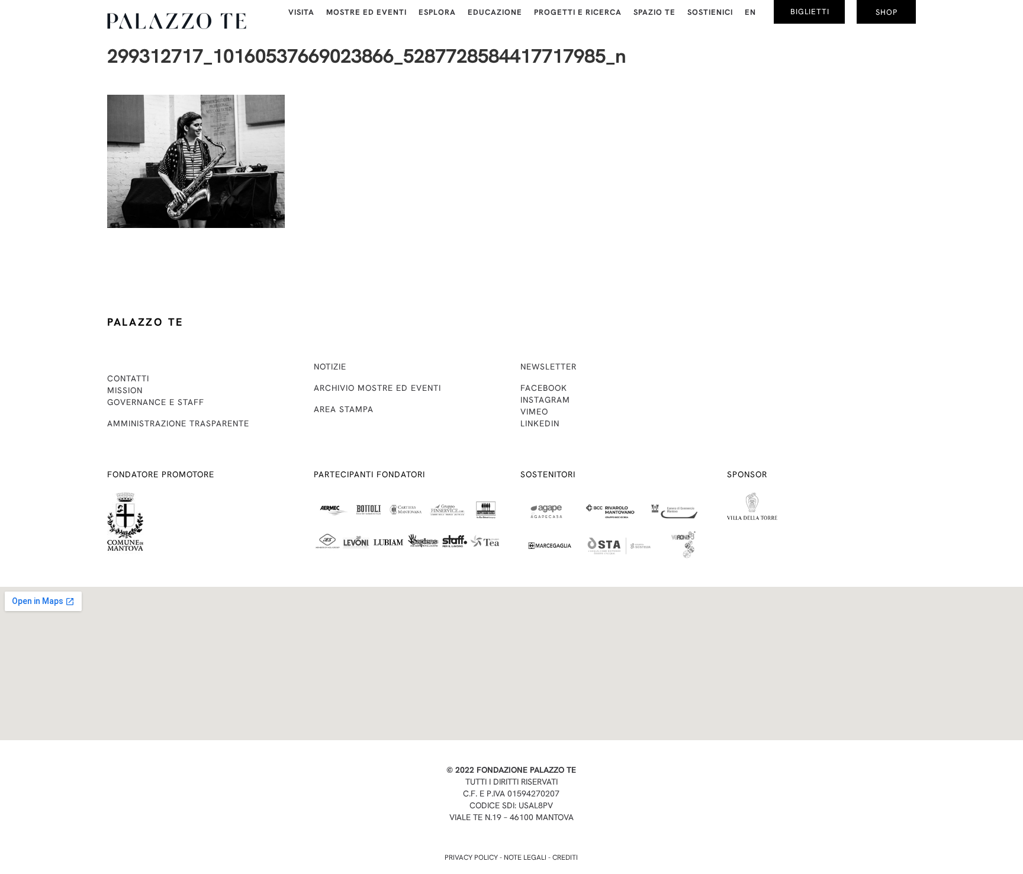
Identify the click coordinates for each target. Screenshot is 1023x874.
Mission (125, 390)
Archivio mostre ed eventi (377, 388)
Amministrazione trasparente (178, 423)
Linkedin (539, 423)
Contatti (128, 378)
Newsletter (548, 366)
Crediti (565, 857)
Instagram (545, 399)
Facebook (543, 388)
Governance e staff (155, 402)
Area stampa (344, 409)
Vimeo (534, 411)
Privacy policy (471, 857)
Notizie (330, 366)
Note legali (525, 857)
